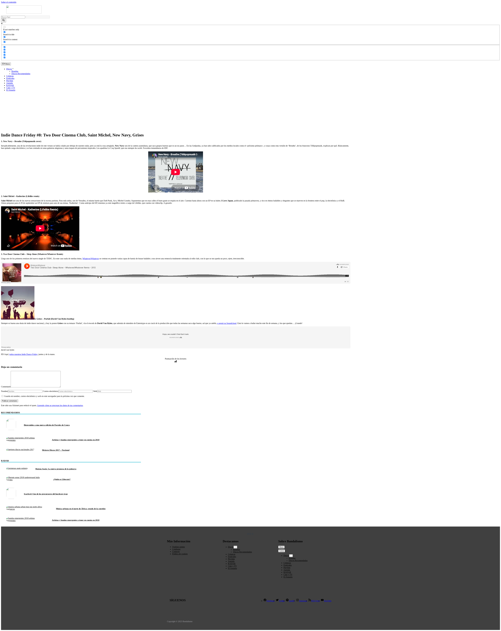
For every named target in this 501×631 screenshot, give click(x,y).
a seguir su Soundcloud (226, 323)
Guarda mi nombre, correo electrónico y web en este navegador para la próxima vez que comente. (44, 396)
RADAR (10, 85)
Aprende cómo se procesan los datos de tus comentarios (60, 405)
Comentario (6, 387)
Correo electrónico (50, 391)
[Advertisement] (250, 111)
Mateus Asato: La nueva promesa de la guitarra (55, 469)
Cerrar (281, 551)
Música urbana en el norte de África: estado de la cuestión (80, 509)
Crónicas (10, 76)
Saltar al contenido (8, 2)
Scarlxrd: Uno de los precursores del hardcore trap (46, 494)
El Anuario (10, 90)
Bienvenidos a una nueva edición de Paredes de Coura (47, 425)
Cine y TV (10, 88)
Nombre (4, 391)
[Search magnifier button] (3, 20)
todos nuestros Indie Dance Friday (23, 354)
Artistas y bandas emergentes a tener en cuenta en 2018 (75, 440)
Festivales (10, 78)
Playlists (9, 81)
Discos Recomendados (20, 74)
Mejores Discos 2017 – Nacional (55, 450)
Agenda (9, 83)
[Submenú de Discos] (235, 547)
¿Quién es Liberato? (61, 479)
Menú (281, 547)
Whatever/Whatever (90, 258)
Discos (9, 69)
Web (95, 391)
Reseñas (14, 71)
